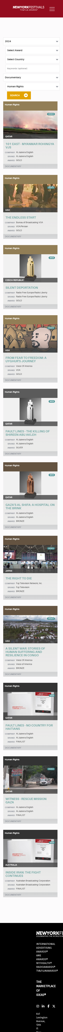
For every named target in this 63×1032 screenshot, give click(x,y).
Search (15, 95)
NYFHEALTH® (44, 963)
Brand (11, 156)
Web (52, 258)
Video (51, 114)
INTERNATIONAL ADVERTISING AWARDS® (45, 947)
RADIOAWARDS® (45, 967)
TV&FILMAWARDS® (47, 970)
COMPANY (10, 152)
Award (11, 160)
